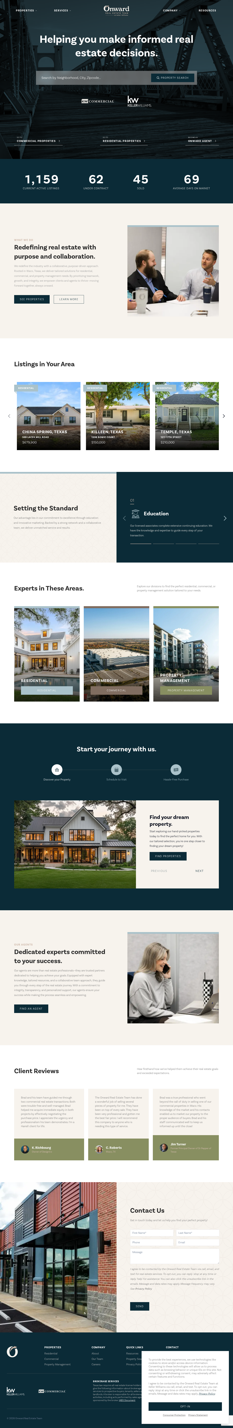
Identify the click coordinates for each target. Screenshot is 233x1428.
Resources (207, 10)
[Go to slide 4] (208, 543)
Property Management (186, 690)
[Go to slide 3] (186, 543)
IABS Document (127, 1400)
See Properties (32, 299)
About (95, 1353)
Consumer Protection (174, 1415)
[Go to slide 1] (140, 543)
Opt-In (185, 1406)
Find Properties (168, 856)
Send (140, 1306)
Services (61, 10)
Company (170, 10)
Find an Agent (31, 1008)
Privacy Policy (134, 1364)
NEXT (200, 872)
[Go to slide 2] (163, 543)
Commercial (116, 690)
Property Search (135, 1359)
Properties (25, 10)
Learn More (68, 299)
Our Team (97, 1359)
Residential (46, 690)
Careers (96, 1364)
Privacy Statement (198, 1415)
